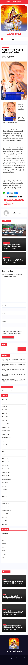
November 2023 (6, 503)
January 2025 (5, 465)
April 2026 (4, 413)
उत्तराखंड (4, 536)
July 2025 (4, 444)
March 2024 (5, 500)
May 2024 (4, 493)
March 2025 (5, 458)
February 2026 (5, 420)
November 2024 (6, 472)
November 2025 (6, 430)
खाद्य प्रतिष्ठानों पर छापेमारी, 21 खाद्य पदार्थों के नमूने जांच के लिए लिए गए (13, 597)
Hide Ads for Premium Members (19, 662)
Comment (5, 279)
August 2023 (5, 513)
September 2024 (6, 479)
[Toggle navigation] (13, 39)
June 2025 (4, 448)
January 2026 (5, 423)
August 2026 (5, 399)
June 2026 (4, 406)
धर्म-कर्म (3, 550)
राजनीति (4, 554)
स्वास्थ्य (3, 561)
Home (4, 662)
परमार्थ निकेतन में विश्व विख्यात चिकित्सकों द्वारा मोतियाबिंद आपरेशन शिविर (12, 246)
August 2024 (5, 482)
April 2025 (4, 455)
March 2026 (5, 416)
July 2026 (4, 403)
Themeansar (14, 658)
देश (3, 547)
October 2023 (5, 507)
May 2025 (4, 451)
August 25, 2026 (8, 585)
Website (4, 321)
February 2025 (5, 462)
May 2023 (4, 524)
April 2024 (4, 496)
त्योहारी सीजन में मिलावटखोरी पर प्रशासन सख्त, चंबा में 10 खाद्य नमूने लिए (13, 627)
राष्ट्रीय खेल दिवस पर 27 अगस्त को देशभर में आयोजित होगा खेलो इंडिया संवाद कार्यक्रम (13, 612)
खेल (3, 540)
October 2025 (5, 434)
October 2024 (5, 475)
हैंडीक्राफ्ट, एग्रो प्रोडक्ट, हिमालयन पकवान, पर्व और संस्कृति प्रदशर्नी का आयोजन (13, 260)
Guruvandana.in (14, 34)
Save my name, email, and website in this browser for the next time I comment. (12, 332)
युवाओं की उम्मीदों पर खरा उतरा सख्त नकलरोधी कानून (19, 200)
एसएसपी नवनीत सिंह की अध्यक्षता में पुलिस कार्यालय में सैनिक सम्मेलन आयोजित (13, 583)
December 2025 (6, 427)
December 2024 (6, 468)
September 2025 (6, 437)
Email (3, 313)
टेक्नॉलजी (4, 543)
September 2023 (6, 510)
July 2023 (4, 517)
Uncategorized (6, 228)
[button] (23, 39)
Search (4, 344)
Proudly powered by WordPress (9, 657)
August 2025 (5, 441)
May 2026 (4, 410)
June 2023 (4, 520)
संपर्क (3, 557)
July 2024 (4, 486)
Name (4, 306)
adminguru (11, 56)
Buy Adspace (8, 662)
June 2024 (4, 489)
